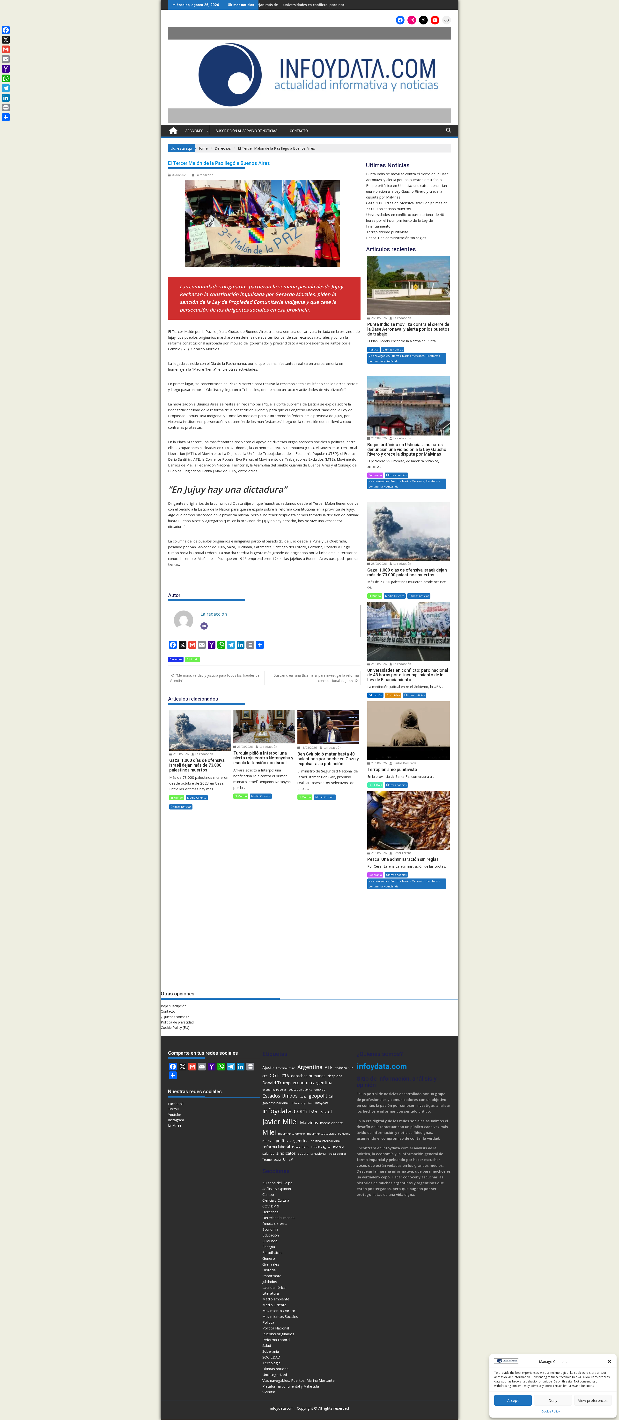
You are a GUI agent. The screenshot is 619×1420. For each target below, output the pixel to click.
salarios (268, 1153)
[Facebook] (6, 30)
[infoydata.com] (309, 122)
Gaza (303, 1096)
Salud (266, 1345)
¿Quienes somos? (175, 1017)
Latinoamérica (274, 1287)
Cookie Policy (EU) (175, 1027)
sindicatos (286, 1153)
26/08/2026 (378, 318)
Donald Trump (276, 1082)
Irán (313, 1112)
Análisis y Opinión (276, 1188)
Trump (267, 1159)
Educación (375, 695)
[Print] (6, 107)
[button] (609, 1361)
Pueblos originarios (278, 1333)
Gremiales (393, 695)
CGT (275, 1075)
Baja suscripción (173, 1006)
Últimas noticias (181, 807)
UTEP (288, 1159)
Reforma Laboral (276, 1339)
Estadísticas (272, 1252)
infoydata (322, 1103)
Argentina (310, 1067)
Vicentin (268, 1391)
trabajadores (337, 1153)
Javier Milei (280, 1121)
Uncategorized (274, 1374)
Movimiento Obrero (278, 1310)
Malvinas (309, 1122)
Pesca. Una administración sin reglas (396, 237)
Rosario (338, 1147)
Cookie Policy (550, 1411)
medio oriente (331, 1123)
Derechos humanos (278, 1217)
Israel (325, 1111)
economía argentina (312, 1082)
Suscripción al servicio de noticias (247, 131)
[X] (6, 40)
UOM (277, 1159)
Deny (553, 1400)
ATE (328, 1067)
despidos (335, 1076)
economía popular (274, 1089)
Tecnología (271, 1362)
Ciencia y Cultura (275, 1200)
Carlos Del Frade (404, 763)
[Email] (204, 626)
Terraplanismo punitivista (319, 4)
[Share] (6, 117)
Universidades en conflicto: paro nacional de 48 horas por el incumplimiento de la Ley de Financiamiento (405, 220)
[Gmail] (6, 49)
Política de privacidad (177, 1022)
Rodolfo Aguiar (321, 1147)
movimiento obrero (291, 1133)
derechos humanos (308, 1075)
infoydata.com (284, 1110)
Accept (513, 1400)
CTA (285, 1075)
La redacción (204, 175)
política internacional (325, 1141)
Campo (268, 1194)
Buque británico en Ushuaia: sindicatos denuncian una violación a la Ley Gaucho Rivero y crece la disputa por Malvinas (406, 191)
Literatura (270, 1293)
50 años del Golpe (277, 1182)
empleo (319, 1089)
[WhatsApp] (6, 78)
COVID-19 (270, 1206)
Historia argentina (302, 1103)
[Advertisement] (408, 945)
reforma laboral (276, 1146)
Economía (270, 1229)
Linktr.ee (174, 1125)
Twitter (173, 1109)
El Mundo (192, 659)
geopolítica (321, 1095)
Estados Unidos (280, 1095)
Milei (269, 1132)
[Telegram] (6, 88)
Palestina (344, 1133)
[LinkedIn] (6, 98)
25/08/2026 (180, 754)
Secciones (194, 131)
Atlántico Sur (344, 1068)
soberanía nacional (312, 1153)
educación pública (300, 1089)
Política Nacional (275, 1328)
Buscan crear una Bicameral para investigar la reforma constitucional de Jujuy (316, 678)
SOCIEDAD (375, 785)
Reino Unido (300, 1147)
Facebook (176, 1103)
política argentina (292, 1140)
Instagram (176, 1120)
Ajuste (268, 1067)
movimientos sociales (321, 1133)
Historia (269, 1269)
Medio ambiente (275, 1299)
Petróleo (267, 1141)
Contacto (299, 131)
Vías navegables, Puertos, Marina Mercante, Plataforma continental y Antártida (404, 358)
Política (373, 349)
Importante (271, 1275)
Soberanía (375, 475)
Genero (268, 1258)
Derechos (175, 659)
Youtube (174, 1114)
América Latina (285, 1068)
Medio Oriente (196, 797)
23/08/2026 (244, 747)
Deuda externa (274, 1223)
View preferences (593, 1400)
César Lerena (402, 853)
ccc (264, 1075)
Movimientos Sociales (280, 1316)
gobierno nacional (275, 1103)
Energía (268, 1246)
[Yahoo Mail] (6, 69)
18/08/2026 (309, 748)
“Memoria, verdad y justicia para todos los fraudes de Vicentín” (214, 678)
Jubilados (269, 1281)
